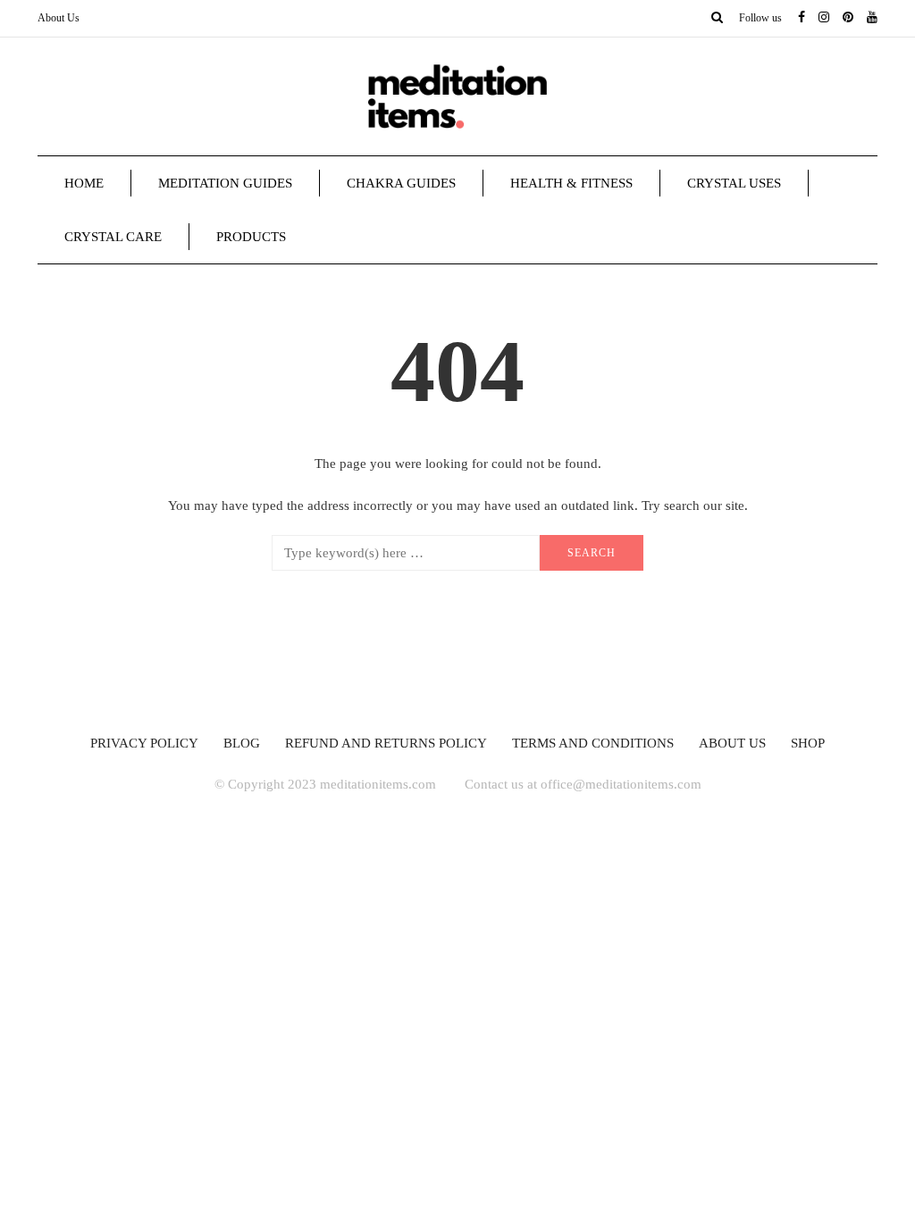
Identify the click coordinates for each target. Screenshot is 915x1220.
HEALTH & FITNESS (571, 183)
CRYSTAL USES (734, 183)
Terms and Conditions (593, 743)
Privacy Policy (144, 743)
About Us (59, 18)
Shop (808, 743)
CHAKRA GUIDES (401, 183)
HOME (84, 183)
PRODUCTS (251, 237)
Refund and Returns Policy (386, 743)
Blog (241, 743)
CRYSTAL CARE (113, 237)
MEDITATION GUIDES (225, 183)
